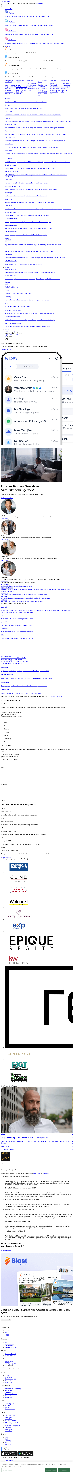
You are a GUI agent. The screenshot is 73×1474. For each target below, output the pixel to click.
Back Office (8, 1431)
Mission (7, 1439)
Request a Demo (10, 331)
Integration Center (10, 1355)
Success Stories (9, 1344)
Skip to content (5, 1)
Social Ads (8, 1395)
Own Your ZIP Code (11, 1394)
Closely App (8, 1429)
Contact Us (8, 1444)
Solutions (7, 46)
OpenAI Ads (8, 1390)
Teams (6, 1332)
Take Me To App (6, 349)
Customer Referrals (10, 1354)
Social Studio (9, 1424)
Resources (8, 240)
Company (7, 282)
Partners (7, 267)
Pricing (7, 238)
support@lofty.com (10, 1364)
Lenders (7, 1336)
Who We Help (9, 9)
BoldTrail (7, 1407)
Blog (6, 1342)
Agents (7, 1330)
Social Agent (8, 1380)
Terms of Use (9, 1461)
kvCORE (7, 1405)
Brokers (7, 1334)
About (6, 1437)
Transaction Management (12, 1425)
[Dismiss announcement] (1, 5)
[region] (36, 1468)
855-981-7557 (9, 1362)
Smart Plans (8, 1419)
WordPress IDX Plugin (11, 1422)
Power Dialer (9, 1417)
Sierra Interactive (10, 1409)
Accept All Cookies (51, 1470)
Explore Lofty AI (6, 857)
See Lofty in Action (7, 498)
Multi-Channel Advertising (13, 1388)
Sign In (7, 329)
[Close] (70, 1464)
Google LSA (8, 1397)
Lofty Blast (8, 1392)
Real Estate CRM (10, 1415)
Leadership (8, 1441)
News (6, 1442)
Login (7, 335)
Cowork (7, 1375)
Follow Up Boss (9, 1404)
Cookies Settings (7, 1470)
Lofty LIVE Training (11, 1347)
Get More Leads (6, 1320)
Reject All (64, 1470)
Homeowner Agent (10, 1379)
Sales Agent (8, 1377)
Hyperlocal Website (10, 1420)
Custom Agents (9, 1382)
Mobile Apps (8, 1427)
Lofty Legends (9, 1345)
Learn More (39, 3)
